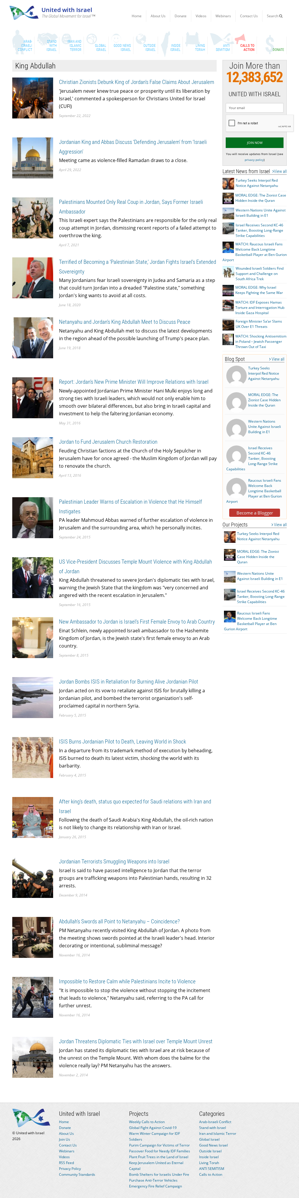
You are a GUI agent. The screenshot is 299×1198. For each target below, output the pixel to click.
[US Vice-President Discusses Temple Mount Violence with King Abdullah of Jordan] (32, 577)
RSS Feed (66, 1162)
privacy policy (254, 160)
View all (280, 171)
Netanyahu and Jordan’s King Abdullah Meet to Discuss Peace (124, 322)
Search (273, 15)
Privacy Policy (70, 1168)
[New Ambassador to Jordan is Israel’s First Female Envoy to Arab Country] (32, 637)
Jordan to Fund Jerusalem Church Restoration (108, 441)
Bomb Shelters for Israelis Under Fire (159, 1174)
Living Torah (209, 1162)
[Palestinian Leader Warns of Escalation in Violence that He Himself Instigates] (32, 517)
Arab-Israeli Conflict (215, 1121)
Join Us (64, 1139)
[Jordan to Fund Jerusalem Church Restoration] (32, 457)
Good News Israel (213, 1145)
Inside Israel (209, 1156)
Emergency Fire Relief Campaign (155, 1186)
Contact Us (249, 15)
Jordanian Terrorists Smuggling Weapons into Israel (114, 861)
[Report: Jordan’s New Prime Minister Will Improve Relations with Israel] (32, 397)
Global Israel (209, 1139)
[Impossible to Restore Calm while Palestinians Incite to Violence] (32, 996)
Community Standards (77, 1174)
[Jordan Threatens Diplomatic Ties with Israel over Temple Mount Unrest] (32, 1056)
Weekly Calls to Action (147, 1121)
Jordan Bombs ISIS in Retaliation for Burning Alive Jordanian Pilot (128, 681)
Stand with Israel (212, 1127)
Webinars (223, 15)
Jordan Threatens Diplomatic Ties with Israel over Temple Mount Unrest (136, 1041)
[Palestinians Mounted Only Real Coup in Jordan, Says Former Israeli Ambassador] (32, 217)
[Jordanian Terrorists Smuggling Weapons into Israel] (32, 877)
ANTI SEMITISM (211, 1168)
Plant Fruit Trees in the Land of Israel (158, 1156)
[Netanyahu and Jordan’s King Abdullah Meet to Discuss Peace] (32, 337)
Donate (181, 15)
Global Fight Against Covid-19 (153, 1127)
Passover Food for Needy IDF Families (159, 1151)
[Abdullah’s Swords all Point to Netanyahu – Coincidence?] (32, 936)
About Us (158, 15)
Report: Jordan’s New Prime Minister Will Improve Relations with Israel (133, 381)
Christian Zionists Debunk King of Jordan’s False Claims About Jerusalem (136, 82)
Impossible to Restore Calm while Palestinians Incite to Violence (127, 981)
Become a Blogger (255, 513)
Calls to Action (210, 1174)
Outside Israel (210, 1151)
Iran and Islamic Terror (217, 1133)
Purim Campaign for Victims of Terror (159, 1145)
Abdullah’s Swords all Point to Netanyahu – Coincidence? (119, 921)
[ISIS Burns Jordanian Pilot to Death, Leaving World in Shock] (32, 757)
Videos (201, 15)
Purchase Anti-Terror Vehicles (153, 1180)
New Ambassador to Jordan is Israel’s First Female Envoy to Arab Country (137, 621)
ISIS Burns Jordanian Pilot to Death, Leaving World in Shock (122, 741)
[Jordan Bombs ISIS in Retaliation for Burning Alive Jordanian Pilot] (32, 697)
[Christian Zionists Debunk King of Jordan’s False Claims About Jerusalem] (32, 97)
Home (137, 15)
